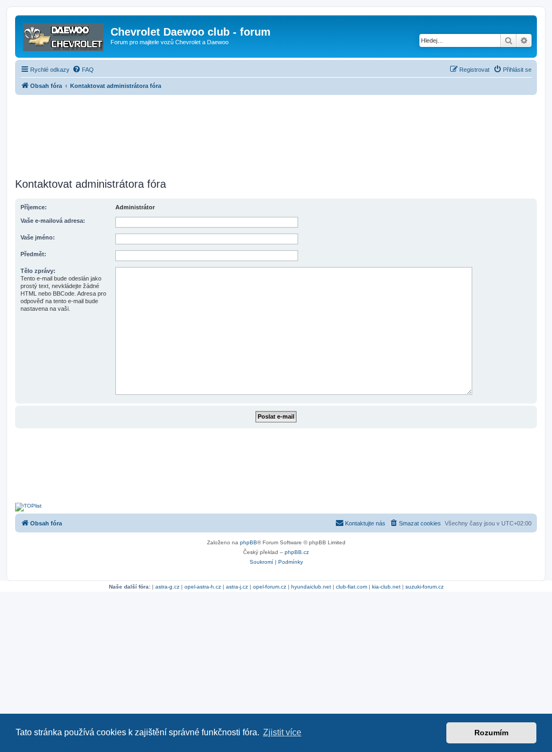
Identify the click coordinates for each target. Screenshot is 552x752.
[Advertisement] (276, 133)
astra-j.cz (237, 587)
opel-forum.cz (269, 587)
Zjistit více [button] (282, 732)
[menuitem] (83, 69)
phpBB (248, 542)
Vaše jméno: (37, 237)
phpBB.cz (297, 552)
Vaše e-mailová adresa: (52, 220)
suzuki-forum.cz (424, 587)
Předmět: (33, 254)
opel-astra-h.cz (202, 587)
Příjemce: (33, 207)
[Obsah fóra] (64, 35)
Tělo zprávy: (38, 271)
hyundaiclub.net (311, 587)
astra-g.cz (167, 587)
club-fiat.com (351, 587)
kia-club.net (386, 587)
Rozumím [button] (491, 732)
